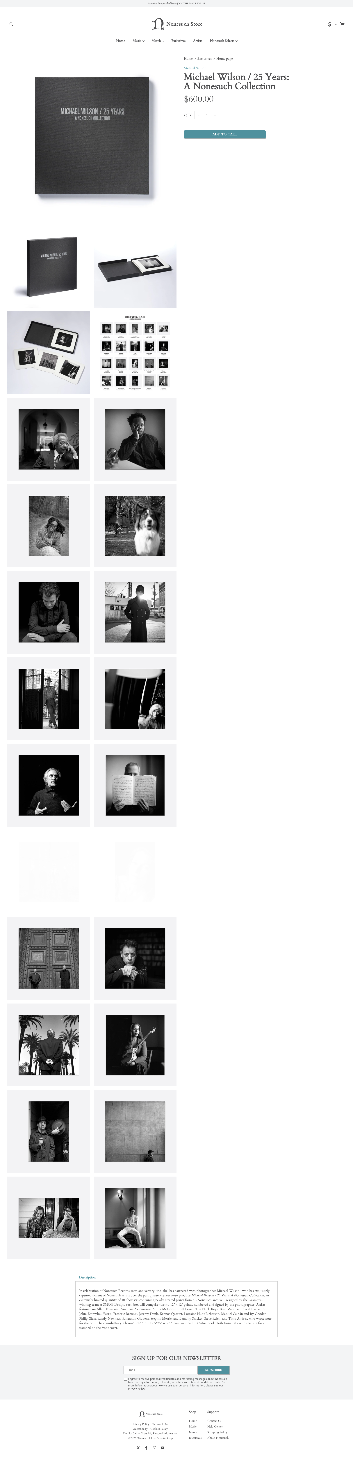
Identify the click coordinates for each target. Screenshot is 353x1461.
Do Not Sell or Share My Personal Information (150, 1433)
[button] (11, 24)
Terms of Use (160, 1424)
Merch (156, 40)
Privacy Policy (136, 1388)
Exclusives (204, 58)
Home (188, 58)
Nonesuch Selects (222, 40)
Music (137, 40)
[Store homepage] (150, 1414)
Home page (224, 58)
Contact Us (214, 1421)
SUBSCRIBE (213, 1370)
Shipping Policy (217, 1432)
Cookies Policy (159, 1429)
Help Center (215, 1427)
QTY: (188, 115)
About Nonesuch (218, 1438)
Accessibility (140, 1429)
